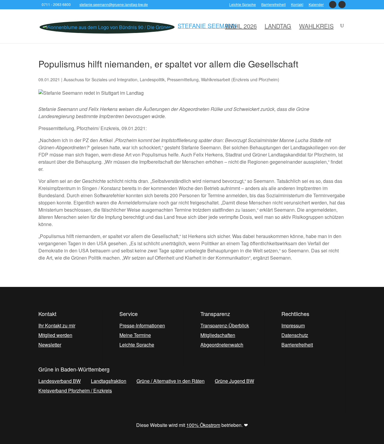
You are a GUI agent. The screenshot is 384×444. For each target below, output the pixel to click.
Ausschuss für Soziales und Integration (100, 79)
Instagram (342, 6)
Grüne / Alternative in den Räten (170, 380)
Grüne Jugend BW (234, 380)
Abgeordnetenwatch (221, 344)
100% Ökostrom (203, 425)
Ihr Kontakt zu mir (56, 325)
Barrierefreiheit (273, 5)
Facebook (332, 6)
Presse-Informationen (142, 325)
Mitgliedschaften (217, 335)
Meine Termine (135, 335)
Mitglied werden (55, 335)
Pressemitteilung (183, 79)
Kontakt (297, 5)
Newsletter (49, 344)
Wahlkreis (316, 26)
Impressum (293, 325)
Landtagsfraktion (108, 380)
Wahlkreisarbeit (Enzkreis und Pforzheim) (240, 79)
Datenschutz (294, 335)
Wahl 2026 (241, 26)
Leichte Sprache (242, 5)
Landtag (278, 26)
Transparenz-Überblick (224, 325)
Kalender (316, 5)
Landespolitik (152, 79)
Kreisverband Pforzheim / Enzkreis (75, 390)
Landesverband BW (59, 380)
